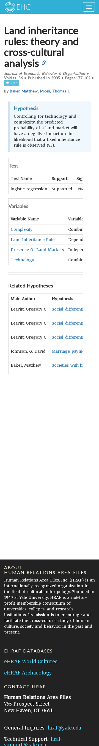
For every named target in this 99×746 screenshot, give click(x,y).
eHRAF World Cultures (30, 662)
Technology (22, 259)
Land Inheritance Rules (33, 239)
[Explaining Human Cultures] (16, 7)
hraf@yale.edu (64, 728)
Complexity (21, 229)
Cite (13, 83)
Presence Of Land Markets (37, 249)
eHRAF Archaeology (28, 673)
